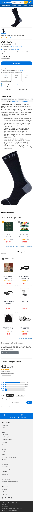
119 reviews (12, 37)
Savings (19, 5)
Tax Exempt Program (7, 469)
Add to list (9, 89)
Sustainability (5, 434)
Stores (3, 444)
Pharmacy (4, 459)
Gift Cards (4, 451)
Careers (3, 427)
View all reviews (6, 377)
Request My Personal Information (10, 481)
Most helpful (5, 399)
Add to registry (24, 89)
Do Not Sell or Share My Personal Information (12, 484)
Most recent (10, 395)
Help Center (26, 415)
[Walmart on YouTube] (9, 498)
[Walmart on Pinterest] (12, 498)
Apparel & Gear (25, 101)
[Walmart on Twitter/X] (6, 498)
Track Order (12, 417)
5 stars (2, 382)
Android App (5, 492)
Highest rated (20, 395)
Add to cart (16, 63)
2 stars (2, 388)
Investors (4, 432)
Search (29, 402)
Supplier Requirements (7, 437)
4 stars (2, 384)
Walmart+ (4, 449)
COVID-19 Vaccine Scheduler (9, 457)
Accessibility (5, 464)
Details (13, 86)
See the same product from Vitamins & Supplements (19, 246)
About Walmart (5, 425)
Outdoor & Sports (16, 101)
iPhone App (4, 489)
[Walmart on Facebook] (3, 498)
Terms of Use (5, 474)
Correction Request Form (9, 353)
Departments (6, 5)
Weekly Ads (23, 417)
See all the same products (25, 338)
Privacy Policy (5, 477)
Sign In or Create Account (12, 415)
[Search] (26, 2)
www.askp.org (15, 49)
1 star (3, 390)
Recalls (3, 462)
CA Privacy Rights (6, 479)
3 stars (2, 386)
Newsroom (4, 430)
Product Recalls (5, 466)
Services (14, 5)
